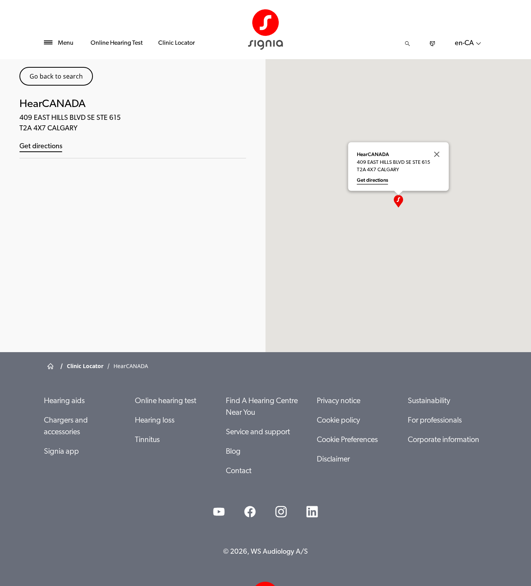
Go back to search (56, 76)
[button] (398, 201)
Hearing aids (64, 401)
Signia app (61, 452)
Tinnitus (147, 440)
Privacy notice (338, 401)
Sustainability (429, 401)
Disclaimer (333, 459)
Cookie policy (338, 421)
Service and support (258, 432)
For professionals (435, 421)
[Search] (407, 43)
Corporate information (443, 440)
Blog (233, 452)
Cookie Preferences (347, 440)
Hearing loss (155, 421)
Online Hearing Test (117, 43)
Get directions (40, 146)
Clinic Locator (176, 43)
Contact (239, 471)
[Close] (436, 154)
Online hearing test (165, 401)
